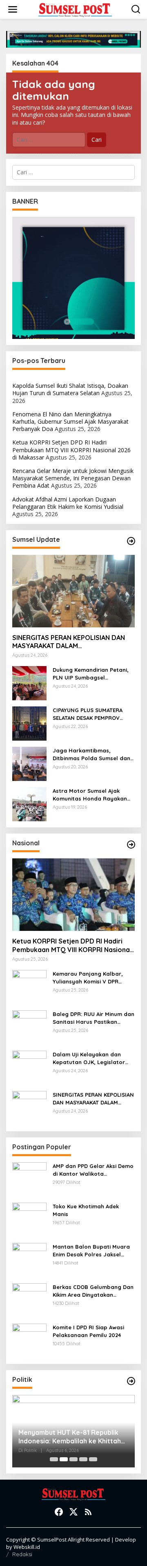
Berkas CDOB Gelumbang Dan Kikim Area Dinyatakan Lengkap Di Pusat (93, 1291)
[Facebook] (58, 1512)
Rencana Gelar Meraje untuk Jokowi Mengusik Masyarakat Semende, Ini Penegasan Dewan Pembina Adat (73, 478)
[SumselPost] (75, 9)
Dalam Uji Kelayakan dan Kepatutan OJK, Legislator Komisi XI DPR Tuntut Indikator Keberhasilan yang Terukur (93, 1058)
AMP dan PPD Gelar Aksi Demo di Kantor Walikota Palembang (93, 1170)
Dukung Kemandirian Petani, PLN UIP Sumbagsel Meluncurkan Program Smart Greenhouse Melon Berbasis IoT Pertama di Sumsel (92, 673)
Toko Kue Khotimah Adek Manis (86, 1210)
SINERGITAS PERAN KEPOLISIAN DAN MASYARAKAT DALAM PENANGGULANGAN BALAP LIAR (68, 642)
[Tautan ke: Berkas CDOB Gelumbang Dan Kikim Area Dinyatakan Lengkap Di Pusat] (29, 1300)
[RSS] (88, 1512)
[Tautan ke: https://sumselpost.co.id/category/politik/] (131, 1381)
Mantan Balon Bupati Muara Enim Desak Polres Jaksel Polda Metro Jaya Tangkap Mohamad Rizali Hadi (91, 1250)
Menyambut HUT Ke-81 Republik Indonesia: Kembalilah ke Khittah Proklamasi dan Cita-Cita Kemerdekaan (69, 1436)
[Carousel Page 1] (54, 1459)
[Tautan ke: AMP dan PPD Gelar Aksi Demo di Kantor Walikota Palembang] (29, 1179)
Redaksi (22, 1554)
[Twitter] (73, 1512)
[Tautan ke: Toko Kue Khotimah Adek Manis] (29, 1219)
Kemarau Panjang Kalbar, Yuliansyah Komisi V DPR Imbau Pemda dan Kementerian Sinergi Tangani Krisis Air (91, 977)
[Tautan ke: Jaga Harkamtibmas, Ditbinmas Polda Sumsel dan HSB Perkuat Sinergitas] (29, 763)
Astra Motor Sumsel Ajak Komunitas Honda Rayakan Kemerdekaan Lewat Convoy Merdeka (91, 794)
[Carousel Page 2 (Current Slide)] (64, 1459)
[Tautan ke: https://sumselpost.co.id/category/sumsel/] (131, 541)
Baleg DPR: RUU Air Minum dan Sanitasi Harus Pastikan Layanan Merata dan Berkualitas (93, 1018)
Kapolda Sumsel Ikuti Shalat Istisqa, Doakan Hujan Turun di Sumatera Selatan (70, 389)
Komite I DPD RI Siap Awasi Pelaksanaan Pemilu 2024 (88, 1331)
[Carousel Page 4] (83, 1459)
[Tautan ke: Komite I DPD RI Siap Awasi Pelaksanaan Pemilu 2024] (29, 1340)
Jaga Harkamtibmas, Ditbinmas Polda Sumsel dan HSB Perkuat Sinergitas (91, 754)
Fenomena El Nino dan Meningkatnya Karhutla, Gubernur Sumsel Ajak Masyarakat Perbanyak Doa (70, 421)
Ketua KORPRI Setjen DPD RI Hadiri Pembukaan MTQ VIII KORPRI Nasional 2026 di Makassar (71, 449)
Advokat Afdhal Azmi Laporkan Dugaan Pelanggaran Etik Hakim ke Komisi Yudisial (67, 502)
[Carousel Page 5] (93, 1459)
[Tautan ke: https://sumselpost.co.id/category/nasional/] (131, 844)
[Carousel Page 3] (73, 1459)
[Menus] (12, 9)
